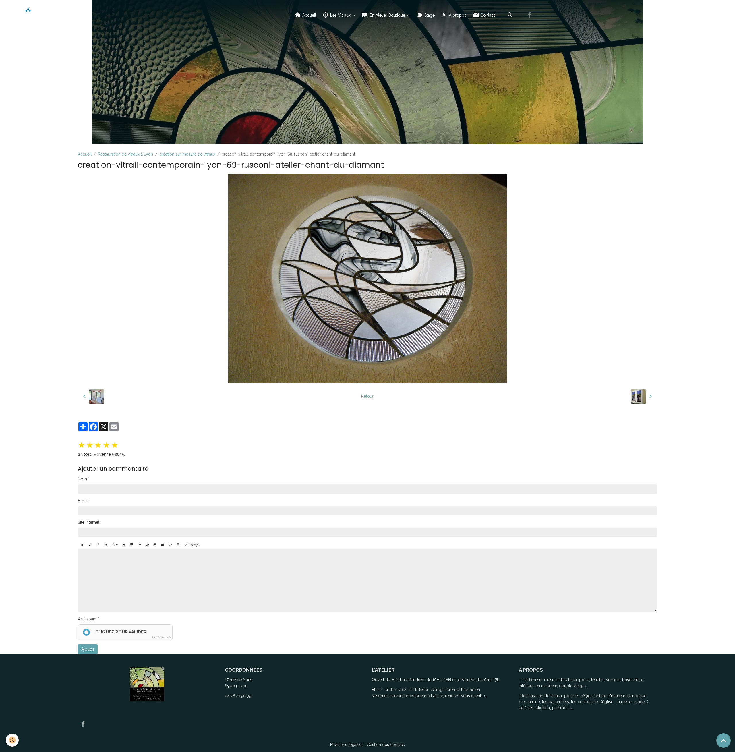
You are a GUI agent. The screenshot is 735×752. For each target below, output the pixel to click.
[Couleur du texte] (114, 545)
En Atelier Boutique (387, 15)
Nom (82, 479)
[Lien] (139, 545)
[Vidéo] (162, 545)
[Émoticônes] (178, 545)
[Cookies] (12, 740)
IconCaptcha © (161, 637)
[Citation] (124, 545)
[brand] (48, 15)
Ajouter (87, 649)
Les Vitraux (340, 15)
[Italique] (90, 545)
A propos (457, 15)
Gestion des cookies (386, 744)
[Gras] (82, 545)
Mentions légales (346, 744)
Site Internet (88, 522)
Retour (367, 396)
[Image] (155, 545)
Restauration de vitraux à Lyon (125, 154)
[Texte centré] (131, 545)
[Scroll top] (723, 740)
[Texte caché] (147, 545)
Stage (429, 15)
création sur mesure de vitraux (187, 154)
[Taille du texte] (105, 545)
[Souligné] (98, 545)
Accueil (308, 15)
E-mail (84, 500)
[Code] (170, 545)
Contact (487, 15)
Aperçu (193, 545)
